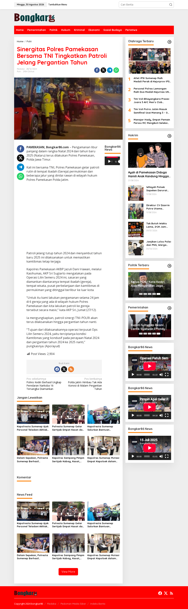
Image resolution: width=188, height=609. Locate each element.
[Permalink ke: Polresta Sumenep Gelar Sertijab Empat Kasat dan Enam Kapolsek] (68, 414)
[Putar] (109, 161)
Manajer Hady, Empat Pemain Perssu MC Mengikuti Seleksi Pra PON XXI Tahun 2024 (152, 121)
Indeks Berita (97, 603)
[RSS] (71, 369)
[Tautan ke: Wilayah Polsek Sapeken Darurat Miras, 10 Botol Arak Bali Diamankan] (136, 193)
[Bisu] (161, 374)
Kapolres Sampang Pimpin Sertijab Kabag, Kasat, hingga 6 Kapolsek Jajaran (68, 459)
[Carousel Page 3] (149, 294)
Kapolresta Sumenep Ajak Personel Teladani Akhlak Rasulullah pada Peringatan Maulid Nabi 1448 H (32, 428)
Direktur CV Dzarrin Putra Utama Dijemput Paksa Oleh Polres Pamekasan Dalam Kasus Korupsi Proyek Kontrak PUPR (158, 207)
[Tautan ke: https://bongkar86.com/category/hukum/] (169, 136)
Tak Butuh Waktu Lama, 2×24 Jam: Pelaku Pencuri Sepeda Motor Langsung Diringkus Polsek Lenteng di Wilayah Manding (158, 225)
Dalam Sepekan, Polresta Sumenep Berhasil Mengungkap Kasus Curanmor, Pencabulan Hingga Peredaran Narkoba (32, 459)
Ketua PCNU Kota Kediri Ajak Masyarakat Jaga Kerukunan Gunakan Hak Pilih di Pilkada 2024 (148, 284)
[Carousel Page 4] (154, 294)
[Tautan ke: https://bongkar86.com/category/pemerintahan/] (169, 308)
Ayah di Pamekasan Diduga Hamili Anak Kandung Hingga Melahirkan (148, 174)
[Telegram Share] (110, 70)
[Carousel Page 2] (145, 294)
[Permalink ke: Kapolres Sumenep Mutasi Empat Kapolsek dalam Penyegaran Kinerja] (103, 445)
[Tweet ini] (103, 70)
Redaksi (51, 603)
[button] (171, 4)
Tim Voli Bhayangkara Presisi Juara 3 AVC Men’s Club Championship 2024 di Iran (151, 100)
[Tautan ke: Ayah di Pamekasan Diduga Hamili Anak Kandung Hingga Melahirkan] (149, 155)
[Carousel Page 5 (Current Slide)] (158, 294)
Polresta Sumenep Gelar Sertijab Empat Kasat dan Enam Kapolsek (68, 428)
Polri (19, 71)
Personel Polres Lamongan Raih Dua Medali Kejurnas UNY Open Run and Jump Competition (152, 90)
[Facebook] (57, 369)
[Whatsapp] (116, 70)
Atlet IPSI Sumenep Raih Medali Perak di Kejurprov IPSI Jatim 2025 (152, 80)
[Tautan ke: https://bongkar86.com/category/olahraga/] (169, 42)
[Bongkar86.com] (34, 17)
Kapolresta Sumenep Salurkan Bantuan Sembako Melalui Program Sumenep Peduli (103, 428)
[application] (112, 161)
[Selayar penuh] (120, 161)
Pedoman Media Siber (73, 603)
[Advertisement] (64, 216)
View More (68, 571)
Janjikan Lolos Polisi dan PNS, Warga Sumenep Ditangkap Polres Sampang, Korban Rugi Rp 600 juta (158, 243)
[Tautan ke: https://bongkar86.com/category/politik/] (169, 266)
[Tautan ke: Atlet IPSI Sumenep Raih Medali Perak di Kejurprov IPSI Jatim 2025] (149, 61)
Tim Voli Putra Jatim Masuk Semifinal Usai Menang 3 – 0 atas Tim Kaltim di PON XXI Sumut (151, 111)
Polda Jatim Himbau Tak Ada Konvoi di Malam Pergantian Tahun (85, 384)
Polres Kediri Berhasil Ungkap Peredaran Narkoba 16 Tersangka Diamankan (43, 384)
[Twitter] (64, 369)
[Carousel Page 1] (141, 294)
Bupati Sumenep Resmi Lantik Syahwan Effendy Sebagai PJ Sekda (148, 327)
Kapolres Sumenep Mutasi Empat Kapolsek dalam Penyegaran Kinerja (103, 459)
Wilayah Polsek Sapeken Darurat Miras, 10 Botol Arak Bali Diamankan (158, 189)
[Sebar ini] (97, 70)
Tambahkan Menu (57, 4)
